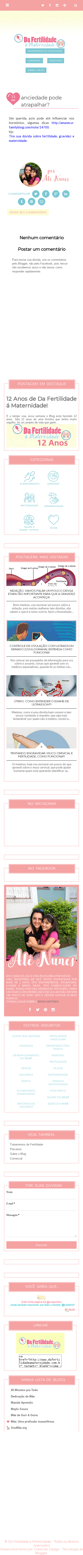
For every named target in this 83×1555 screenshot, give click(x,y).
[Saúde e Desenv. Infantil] (29, 530)
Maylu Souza (19, 1409)
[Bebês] (67, 1309)
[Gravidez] (53, 487)
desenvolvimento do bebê (26, 1057)
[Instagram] (53, 1010)
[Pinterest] (45, 1010)
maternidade (58, 1074)
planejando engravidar (26, 1092)
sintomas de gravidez (26, 1105)
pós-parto (58, 1090)
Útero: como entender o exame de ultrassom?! (41, 702)
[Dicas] (53, 530)
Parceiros (16, 1149)
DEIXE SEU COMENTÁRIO (28, 212)
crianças (26, 1045)
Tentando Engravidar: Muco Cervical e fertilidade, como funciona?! (41, 754)
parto (26, 1081)
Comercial (16, 1158)
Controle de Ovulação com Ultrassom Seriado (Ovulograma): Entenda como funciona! (42, 649)
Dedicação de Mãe (23, 1396)
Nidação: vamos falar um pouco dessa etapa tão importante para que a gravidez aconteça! (41, 594)
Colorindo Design (47, 1549)
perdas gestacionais (58, 1082)
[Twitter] (37, 1010)
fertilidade (58, 1061)
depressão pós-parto (58, 1047)
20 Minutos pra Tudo (24, 1390)
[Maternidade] (29, 509)
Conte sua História (26, 1036)
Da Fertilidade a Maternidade (29, 1541)
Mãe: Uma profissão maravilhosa (32, 1421)
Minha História (48, 1001)
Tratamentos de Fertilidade (26, 1144)
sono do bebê (58, 1103)
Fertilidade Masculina (58, 1037)
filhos (58, 1068)
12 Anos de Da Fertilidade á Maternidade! (41, 402)
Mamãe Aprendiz (22, 1402)
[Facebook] (30, 1010)
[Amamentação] (53, 509)
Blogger (41, 1553)
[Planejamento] (29, 487)
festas (26, 1068)
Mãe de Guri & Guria (24, 1415)
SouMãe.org (19, 1427)
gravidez (26, 1074)
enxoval (58, 1055)
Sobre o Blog (18, 1153)
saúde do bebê (58, 1097)
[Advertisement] (41, 1485)
